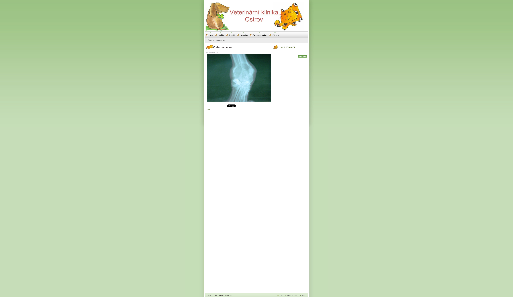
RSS (303, 295)
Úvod (210, 40)
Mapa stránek (292, 295)
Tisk (281, 295)
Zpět (208, 109)
